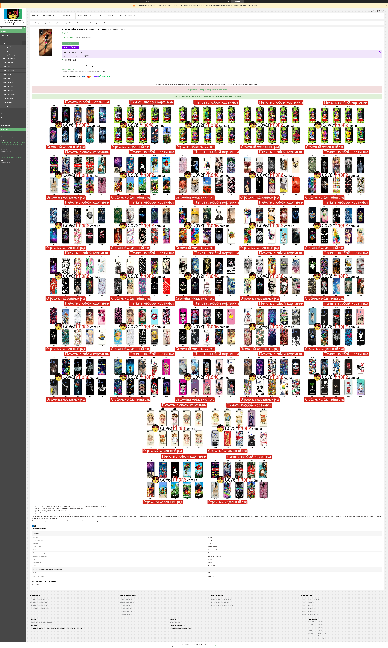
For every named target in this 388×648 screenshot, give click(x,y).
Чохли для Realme (8, 86)
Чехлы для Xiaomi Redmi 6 (309, 611)
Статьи (3, 114)
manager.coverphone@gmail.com (11, 157)
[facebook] (33, 526)
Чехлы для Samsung (127, 602)
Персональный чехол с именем (221, 599)
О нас (100, 15)
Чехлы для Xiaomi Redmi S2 (309, 608)
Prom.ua (203, 644)
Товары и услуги (6, 43)
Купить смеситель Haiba (39, 605)
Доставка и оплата (7, 122)
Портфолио (4, 35)
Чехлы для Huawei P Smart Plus (310, 599)
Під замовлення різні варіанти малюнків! (207, 89)
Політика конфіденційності (211, 646)
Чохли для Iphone (8, 47)
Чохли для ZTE (7, 74)
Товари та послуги (41, 23)
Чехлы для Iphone (126, 608)
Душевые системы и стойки (40, 608)
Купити (70, 43)
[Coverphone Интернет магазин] (13, 14)
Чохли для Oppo (8, 82)
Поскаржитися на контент (195, 646)
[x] (35, 526)
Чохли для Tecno (8, 90)
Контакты (112, 15)
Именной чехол (49, 15)
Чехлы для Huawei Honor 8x (309, 602)
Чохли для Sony (7, 102)
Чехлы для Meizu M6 (307, 605)
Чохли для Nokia (8, 98)
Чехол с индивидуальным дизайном (222, 605)
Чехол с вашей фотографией (220, 602)
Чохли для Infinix (8, 106)
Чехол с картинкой (85, 15)
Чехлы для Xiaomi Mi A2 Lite (309, 614)
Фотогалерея (5, 126)
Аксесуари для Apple (9, 59)
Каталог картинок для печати (10, 39)
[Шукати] (24, 27)
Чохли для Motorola (9, 94)
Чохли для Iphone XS (69, 23)
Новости (4, 110)
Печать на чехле (66, 15)
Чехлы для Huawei (127, 605)
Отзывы (3, 118)
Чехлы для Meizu (126, 611)
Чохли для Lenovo (8, 51)
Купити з (67, 47)
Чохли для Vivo (7, 78)
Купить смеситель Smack (39, 602)
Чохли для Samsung (9, 55)
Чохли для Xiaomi (8, 63)
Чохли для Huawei (8, 70)
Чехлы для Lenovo (126, 599)
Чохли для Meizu (8, 66)
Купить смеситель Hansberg (40, 599)
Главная (35, 15)
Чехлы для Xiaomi (126, 614)
